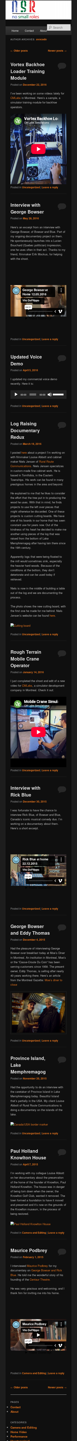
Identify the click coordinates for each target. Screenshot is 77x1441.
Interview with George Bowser (27, 208)
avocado (41, 39)
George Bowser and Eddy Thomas (30, 929)
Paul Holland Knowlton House (28, 1154)
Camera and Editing (34, 1233)
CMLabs (15, 98)
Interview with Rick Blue (25, 791)
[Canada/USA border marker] (29, 1124)
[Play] (16, 394)
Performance (18, 1436)
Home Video (18, 1432)
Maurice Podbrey (28, 1250)
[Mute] (49, 394)
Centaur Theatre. (40, 1279)
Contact (29, 30)
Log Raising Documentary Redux (25, 430)
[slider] (58, 394)
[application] (38, 394)
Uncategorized (31, 187)
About (43, 30)
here (24, 452)
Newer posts (57, 50)
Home (15, 30)
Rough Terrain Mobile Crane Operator (25, 658)
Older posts (19, 50)
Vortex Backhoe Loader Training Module (27, 71)
